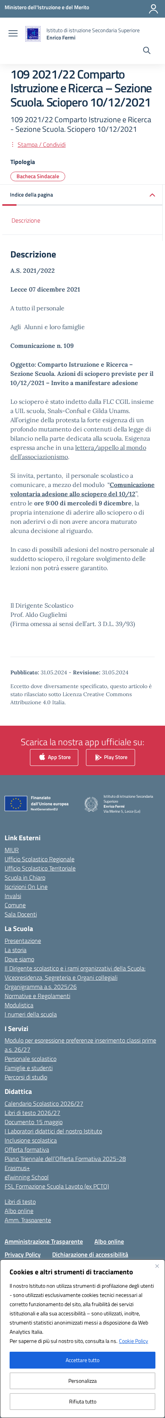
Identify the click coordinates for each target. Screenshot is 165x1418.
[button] (82, 195)
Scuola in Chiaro (25, 877)
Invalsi (13, 895)
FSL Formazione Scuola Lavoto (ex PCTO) (57, 1186)
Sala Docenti (21, 914)
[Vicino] (157, 1265)
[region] (82, 1338)
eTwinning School (27, 1177)
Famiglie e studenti (29, 1067)
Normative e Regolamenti (37, 995)
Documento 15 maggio (34, 1121)
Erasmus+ (17, 1167)
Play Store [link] (115, 757)
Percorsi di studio (26, 1077)
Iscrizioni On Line (26, 886)
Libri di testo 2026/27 (32, 1112)
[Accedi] (153, 9)
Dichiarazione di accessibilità (90, 1254)
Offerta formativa (27, 1149)
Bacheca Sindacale (37, 176)
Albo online (19, 1210)
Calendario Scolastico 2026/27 (44, 1103)
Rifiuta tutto (82, 1401)
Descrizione (26, 220)
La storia (15, 949)
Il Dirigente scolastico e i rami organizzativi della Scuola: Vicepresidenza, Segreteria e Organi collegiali (75, 973)
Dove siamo (19, 959)
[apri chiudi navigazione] (13, 34)
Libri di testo (20, 1201)
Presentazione (23, 940)
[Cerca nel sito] (147, 51)
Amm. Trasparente (28, 1220)
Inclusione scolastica (31, 1140)
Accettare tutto (82, 1360)
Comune (15, 905)
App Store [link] (59, 757)
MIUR (12, 849)
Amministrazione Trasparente (44, 1241)
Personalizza (82, 1381)
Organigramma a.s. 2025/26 (41, 986)
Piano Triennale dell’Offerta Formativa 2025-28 (65, 1158)
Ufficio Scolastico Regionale (39, 859)
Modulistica (19, 1005)
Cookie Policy (133, 1341)
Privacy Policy (23, 1254)
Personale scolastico (30, 1058)
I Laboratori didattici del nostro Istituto (53, 1131)
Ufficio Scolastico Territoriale (40, 868)
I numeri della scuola (31, 1014)
